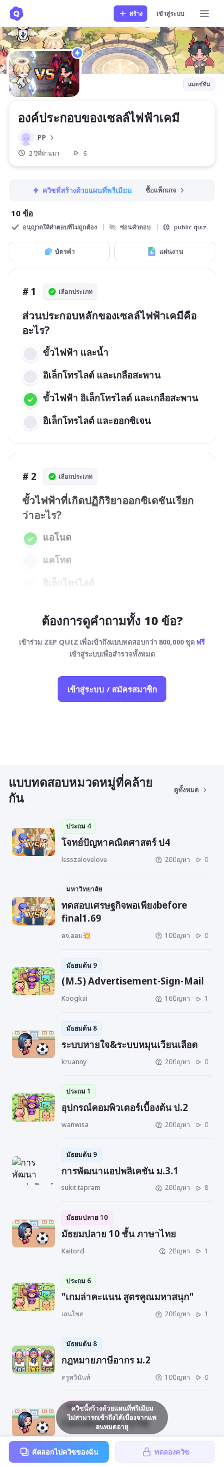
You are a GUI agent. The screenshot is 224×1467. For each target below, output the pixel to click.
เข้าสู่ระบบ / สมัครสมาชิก (112, 689)
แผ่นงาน (171, 251)
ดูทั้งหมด (186, 789)
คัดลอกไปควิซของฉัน (65, 1452)
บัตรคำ (65, 251)
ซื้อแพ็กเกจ (161, 190)
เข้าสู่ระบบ (170, 13)
